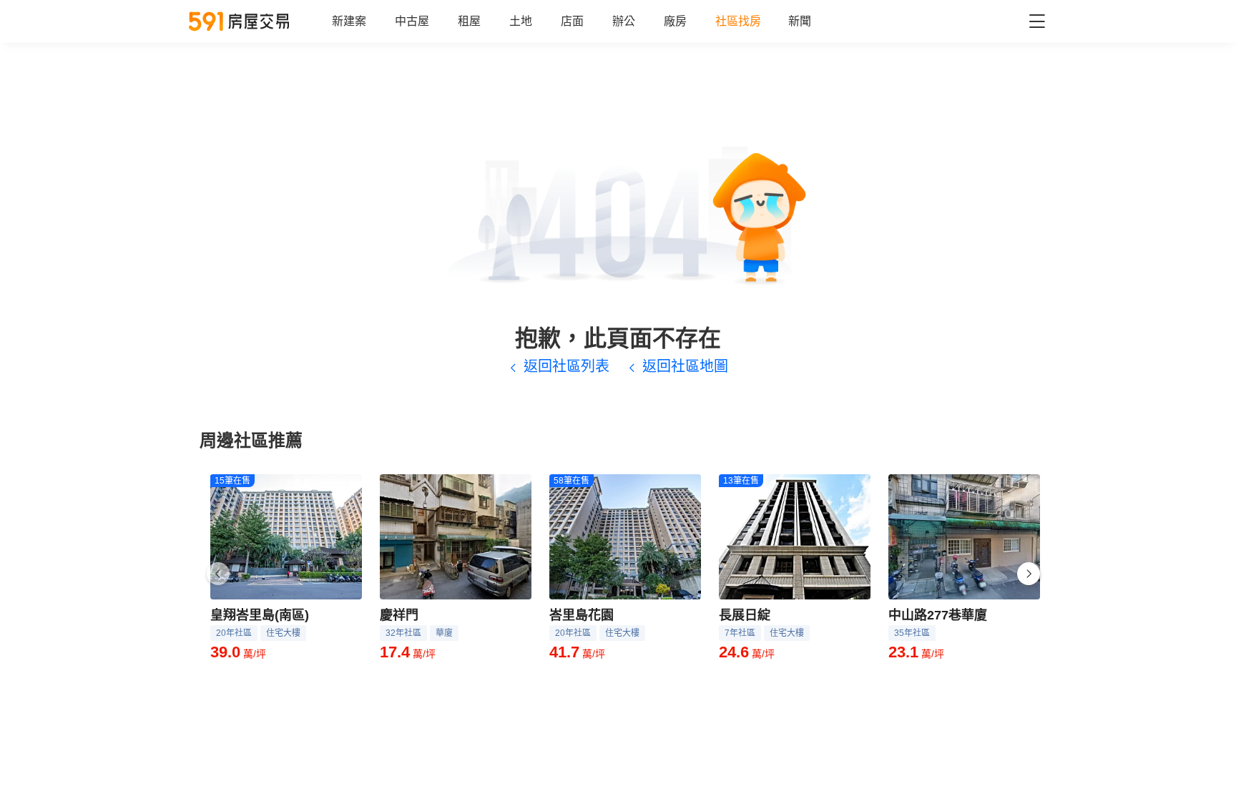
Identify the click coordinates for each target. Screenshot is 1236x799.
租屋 (469, 21)
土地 (520, 21)
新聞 (799, 21)
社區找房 (738, 21)
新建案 (349, 21)
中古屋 (412, 21)
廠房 (675, 21)
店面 (572, 21)
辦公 (623, 21)
